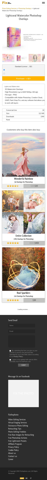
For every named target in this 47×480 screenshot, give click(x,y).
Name (11, 325)
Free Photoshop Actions (17, 438)
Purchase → (23, 78)
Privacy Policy (18, 356)
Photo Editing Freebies (17, 432)
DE (27, 478)
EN (22, 478)
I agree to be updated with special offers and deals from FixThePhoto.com (23, 360)
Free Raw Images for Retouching (21, 435)
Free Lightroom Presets (17, 441)
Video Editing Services (17, 419)
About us (12, 453)
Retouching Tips (14, 429)
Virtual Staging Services (17, 423)
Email (11, 331)
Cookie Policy (13, 450)
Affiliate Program (15, 444)
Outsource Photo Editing (18, 426)
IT (30, 478)
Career (10, 459)
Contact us (12, 456)
